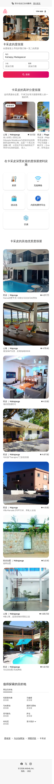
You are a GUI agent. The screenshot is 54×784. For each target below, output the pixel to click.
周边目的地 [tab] (7, 689)
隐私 (23, 771)
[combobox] (26, 57)
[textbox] (14, 66)
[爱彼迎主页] (5, 11)
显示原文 (36, 3)
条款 (29, 771)
